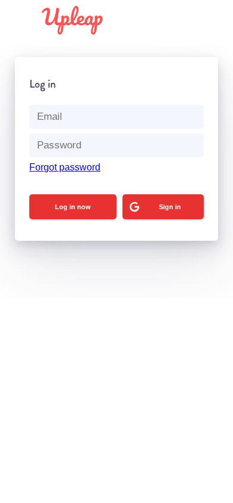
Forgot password (64, 167)
